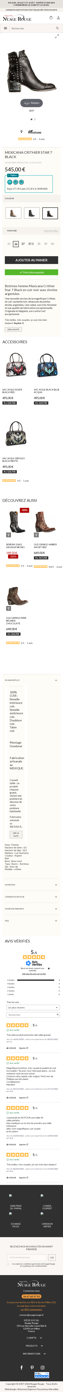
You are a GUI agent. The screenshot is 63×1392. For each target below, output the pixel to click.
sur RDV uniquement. (31, 1309)
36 (15, 244)
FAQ (7, 921)
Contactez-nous (31, 1291)
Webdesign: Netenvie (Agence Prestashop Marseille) (31, 1389)
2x (10, 181)
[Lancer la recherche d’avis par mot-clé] (57, 1014)
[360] (31, 119)
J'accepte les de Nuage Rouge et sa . (33, 1265)
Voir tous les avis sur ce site (34, 974)
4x (21, 181)
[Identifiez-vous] (58, 17)
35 (8, 243)
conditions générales (32, 1264)
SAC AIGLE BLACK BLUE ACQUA (46, 391)
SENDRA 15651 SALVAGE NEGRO (15, 546)
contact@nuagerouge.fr (31, 1315)
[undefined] (48, 968)
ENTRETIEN (10, 885)
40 (52, 243)
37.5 (31, 243)
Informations (31, 1353)
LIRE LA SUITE (13, 329)
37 (23, 243)
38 (38, 243)
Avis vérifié (14, 1030)
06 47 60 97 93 (31, 1296)
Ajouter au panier (31, 260)
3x (15, 181)
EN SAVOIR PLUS (12, 680)
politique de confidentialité (35, 1266)
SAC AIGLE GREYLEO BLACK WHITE (13, 459)
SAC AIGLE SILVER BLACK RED (12, 391)
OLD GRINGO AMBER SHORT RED (45, 546)
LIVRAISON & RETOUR (14, 897)
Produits (31, 1345)
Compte (32, 1337)
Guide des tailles (51, 231)
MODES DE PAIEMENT (14, 909)
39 (45, 243)
